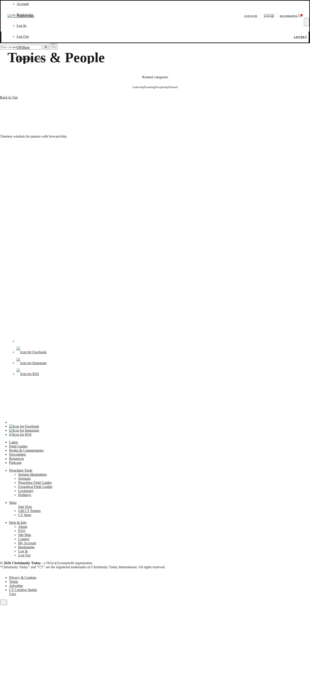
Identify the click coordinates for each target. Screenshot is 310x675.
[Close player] (3, 602)
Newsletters (17, 454)
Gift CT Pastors (29, 511)
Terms (13, 582)
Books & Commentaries (26, 450)
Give (12, 594)
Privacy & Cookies (22, 577)
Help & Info (18, 522)
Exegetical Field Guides (35, 487)
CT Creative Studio (23, 590)
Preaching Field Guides (35, 483)
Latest (300, 37)
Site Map (24, 535)
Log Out (23, 36)
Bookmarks (26, 547)
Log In (23, 551)
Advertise (16, 586)
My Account (27, 543)
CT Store (23, 47)
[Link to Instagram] (32, 363)
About (22, 527)
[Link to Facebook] (32, 352)
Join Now (251, 16)
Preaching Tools (20, 470)
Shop (13, 502)
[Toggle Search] (306, 22)
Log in (268, 16)
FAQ (21, 531)
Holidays (24, 495)
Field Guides (18, 446)
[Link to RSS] (28, 374)
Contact (23, 539)
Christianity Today (30, 58)
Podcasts (15, 463)
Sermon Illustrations (32, 474)
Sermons (24, 478)
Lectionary (26, 491)
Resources (16, 458)
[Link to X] (153, 341)
